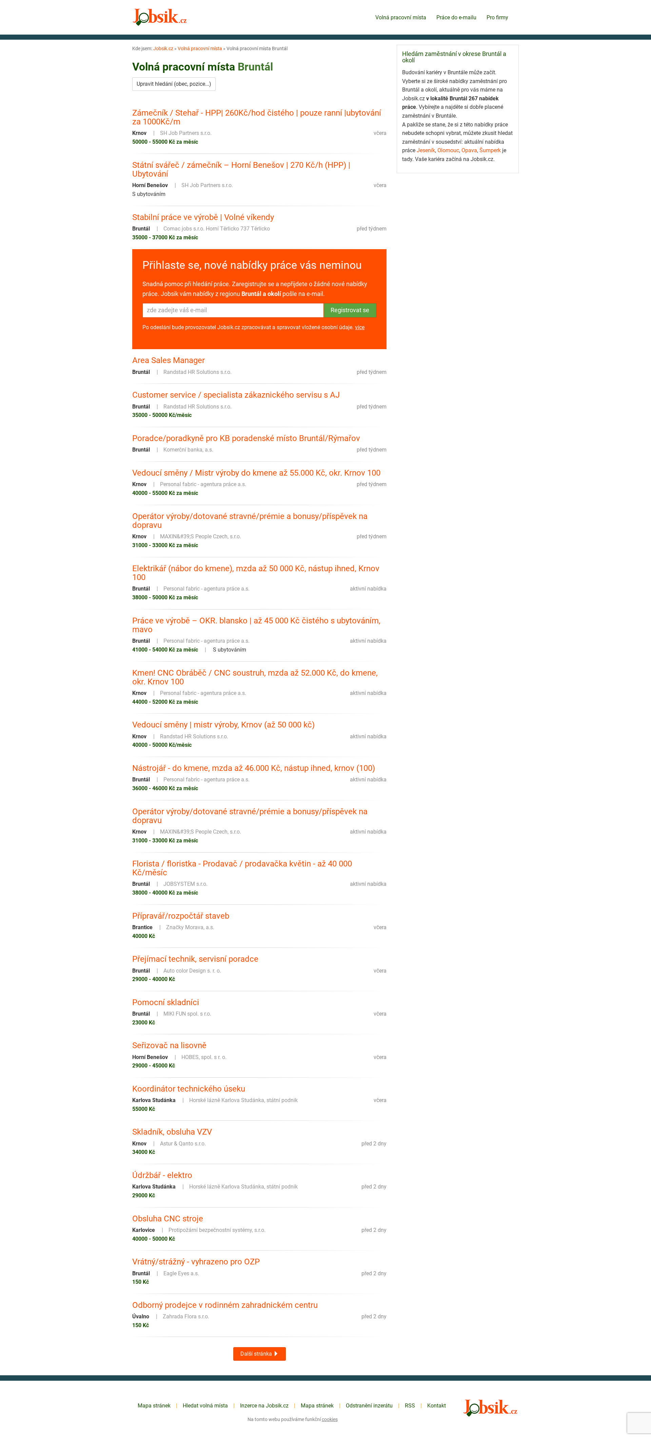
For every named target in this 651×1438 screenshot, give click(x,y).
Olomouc (448, 150)
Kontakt (436, 1405)
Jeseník (426, 150)
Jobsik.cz (163, 48)
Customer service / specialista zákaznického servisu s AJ (236, 395)
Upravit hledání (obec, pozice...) (174, 84)
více (359, 327)
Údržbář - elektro (162, 1175)
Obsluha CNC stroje (167, 1218)
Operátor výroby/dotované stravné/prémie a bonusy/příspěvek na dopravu (250, 521)
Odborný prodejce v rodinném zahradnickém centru (225, 1305)
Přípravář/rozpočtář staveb (180, 916)
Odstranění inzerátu (369, 1405)
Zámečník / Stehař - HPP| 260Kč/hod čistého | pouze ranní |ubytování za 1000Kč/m (256, 117)
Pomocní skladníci (165, 1002)
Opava (469, 150)
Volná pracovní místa (400, 17)
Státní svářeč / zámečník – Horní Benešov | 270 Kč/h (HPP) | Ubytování (241, 170)
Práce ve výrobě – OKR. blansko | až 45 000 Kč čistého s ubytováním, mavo (256, 625)
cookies (330, 1419)
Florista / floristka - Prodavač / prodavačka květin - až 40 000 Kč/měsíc (242, 868)
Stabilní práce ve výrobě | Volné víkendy (203, 217)
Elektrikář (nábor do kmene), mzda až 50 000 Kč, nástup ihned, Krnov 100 (255, 573)
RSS (410, 1405)
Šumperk (490, 150)
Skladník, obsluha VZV (172, 1131)
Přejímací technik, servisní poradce (195, 959)
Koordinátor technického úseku (188, 1088)
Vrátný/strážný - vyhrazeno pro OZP (196, 1261)
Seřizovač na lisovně (169, 1045)
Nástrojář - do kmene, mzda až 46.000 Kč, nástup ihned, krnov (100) (253, 768)
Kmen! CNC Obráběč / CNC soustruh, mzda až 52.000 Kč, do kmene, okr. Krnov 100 (255, 677)
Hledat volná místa (205, 1405)
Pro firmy (497, 17)
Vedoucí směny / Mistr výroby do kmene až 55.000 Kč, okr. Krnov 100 (256, 472)
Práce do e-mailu (456, 17)
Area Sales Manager (168, 360)
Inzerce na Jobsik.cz (264, 1405)
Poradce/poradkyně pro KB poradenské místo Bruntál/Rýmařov (246, 438)
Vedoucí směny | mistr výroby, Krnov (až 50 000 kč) (223, 724)
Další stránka (256, 1354)
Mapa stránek (154, 1405)
